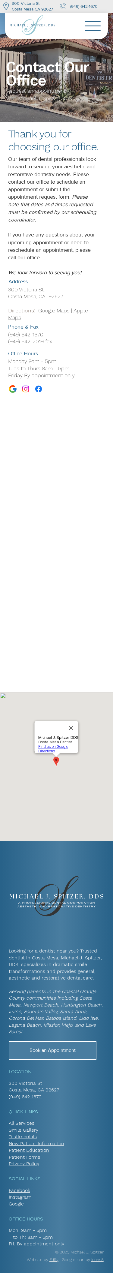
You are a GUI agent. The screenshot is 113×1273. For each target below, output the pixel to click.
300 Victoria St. (26, 289)
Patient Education (29, 1150)
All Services (21, 1123)
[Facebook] (38, 388)
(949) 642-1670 (83, 6)
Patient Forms (24, 1157)
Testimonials (23, 1136)
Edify (53, 1259)
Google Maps (54, 310)
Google (16, 1204)
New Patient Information (36, 1143)
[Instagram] (25, 388)
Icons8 (97, 1259)
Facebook (19, 1190)
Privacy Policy (24, 1163)
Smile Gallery (23, 1130)
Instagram (20, 1197)
